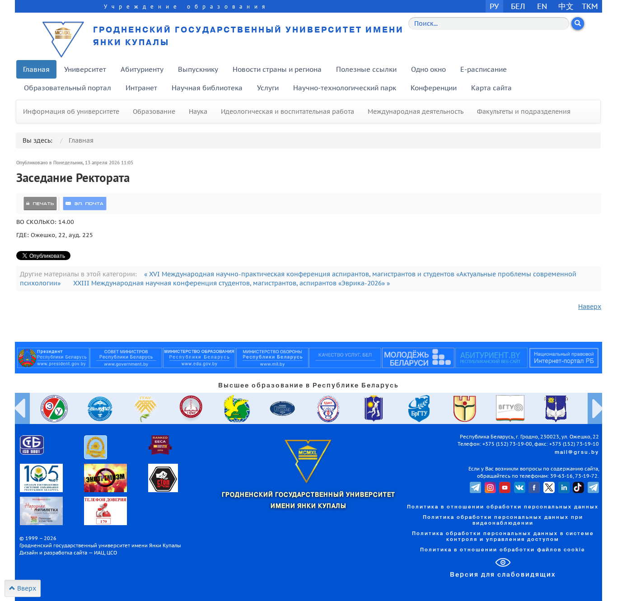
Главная (36, 69)
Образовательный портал (67, 88)
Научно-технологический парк (344, 88)
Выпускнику (198, 69)
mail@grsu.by (577, 452)
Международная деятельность (415, 111)
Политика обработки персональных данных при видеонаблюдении (503, 520)
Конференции (434, 88)
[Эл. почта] (85, 203)
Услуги (268, 88)
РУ (494, 6)
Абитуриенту (142, 69)
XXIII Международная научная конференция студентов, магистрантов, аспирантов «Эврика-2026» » (231, 283)
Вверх (25, 588)
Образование (154, 111)
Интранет (141, 88)
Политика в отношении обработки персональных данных (502, 507)
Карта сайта (491, 88)
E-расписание (483, 69)
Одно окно (428, 69)
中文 (566, 6)
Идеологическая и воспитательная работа (287, 111)
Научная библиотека (207, 88)
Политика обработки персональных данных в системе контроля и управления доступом (503, 536)
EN (542, 6)
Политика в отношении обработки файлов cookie (502, 550)
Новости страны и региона (277, 69)
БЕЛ (518, 6)
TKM (590, 6)
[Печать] (40, 203)
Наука (198, 111)
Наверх (589, 307)
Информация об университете (71, 111)
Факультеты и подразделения (523, 111)
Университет (85, 69)
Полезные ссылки (366, 69)
